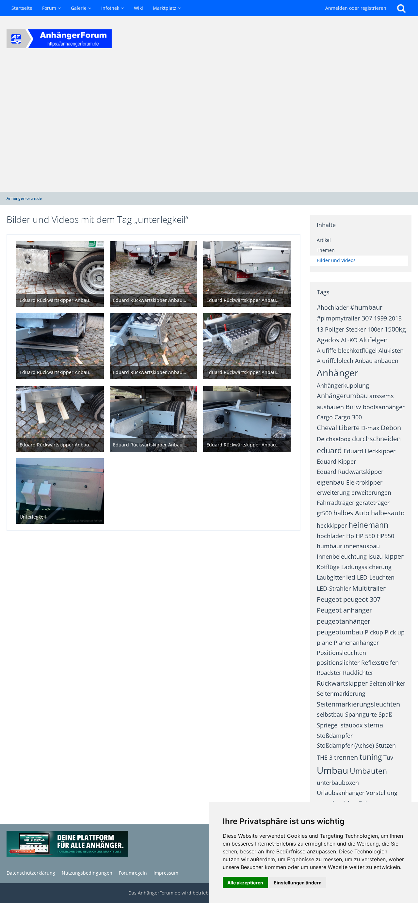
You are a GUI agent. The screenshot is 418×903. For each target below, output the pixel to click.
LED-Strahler (334, 588)
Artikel (324, 240)
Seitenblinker (387, 683)
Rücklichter (358, 673)
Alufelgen (373, 339)
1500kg (395, 329)
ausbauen (330, 407)
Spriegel (328, 725)
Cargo (325, 417)
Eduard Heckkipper (369, 451)
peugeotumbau (340, 632)
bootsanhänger (384, 407)
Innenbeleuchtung (342, 556)
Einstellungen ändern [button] (298, 882)
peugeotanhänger (343, 621)
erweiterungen (371, 492)
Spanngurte (361, 714)
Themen (326, 250)
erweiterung (333, 492)
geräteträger (373, 502)
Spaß (385, 714)
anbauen (386, 361)
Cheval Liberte (338, 427)
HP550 (385, 536)
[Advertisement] (209, 126)
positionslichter (338, 662)
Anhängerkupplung (343, 385)
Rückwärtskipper (342, 683)
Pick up (395, 632)
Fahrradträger (335, 502)
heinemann (368, 525)
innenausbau (362, 546)
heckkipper (332, 525)
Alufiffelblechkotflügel (347, 350)
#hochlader (332, 307)
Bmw (353, 406)
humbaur (329, 546)
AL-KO (349, 340)
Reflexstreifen (380, 662)
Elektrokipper (364, 482)
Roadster (329, 673)
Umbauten (368, 771)
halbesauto (388, 512)
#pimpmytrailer (338, 318)
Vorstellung (381, 793)
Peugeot (329, 599)
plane (324, 642)
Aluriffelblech (335, 361)
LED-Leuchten (375, 577)
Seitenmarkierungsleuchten (358, 704)
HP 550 (365, 536)
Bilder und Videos (336, 260)
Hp (350, 536)
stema (373, 725)
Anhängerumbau (342, 395)
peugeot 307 (361, 599)
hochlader (331, 536)
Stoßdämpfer (335, 736)
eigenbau (331, 482)
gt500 (324, 513)
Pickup (374, 632)
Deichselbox (333, 439)
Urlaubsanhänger (340, 793)
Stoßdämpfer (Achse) (345, 745)
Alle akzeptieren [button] (245, 882)
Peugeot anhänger (344, 610)
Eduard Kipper (336, 461)
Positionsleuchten (341, 653)
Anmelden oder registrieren (355, 8)
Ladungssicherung (366, 567)
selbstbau (330, 714)
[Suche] (401, 8)
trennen (346, 757)
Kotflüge (328, 567)
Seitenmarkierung (341, 693)
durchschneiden (376, 438)
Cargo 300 (348, 417)
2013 (395, 318)
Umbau (332, 770)
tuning (371, 757)
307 (367, 318)
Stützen (386, 745)
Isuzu (375, 556)
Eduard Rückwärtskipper (350, 471)
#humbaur (366, 307)
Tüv (388, 757)
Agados (328, 339)
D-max (370, 428)
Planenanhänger (356, 642)
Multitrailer (369, 588)
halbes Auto (351, 512)
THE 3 (324, 757)
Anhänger (337, 372)
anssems (381, 396)
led (350, 577)
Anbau (364, 361)
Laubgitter (331, 577)
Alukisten (391, 350)
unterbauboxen (338, 782)
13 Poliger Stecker (341, 329)
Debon (391, 427)
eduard (329, 450)
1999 (380, 318)
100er (375, 329)
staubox (351, 725)
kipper (394, 556)
